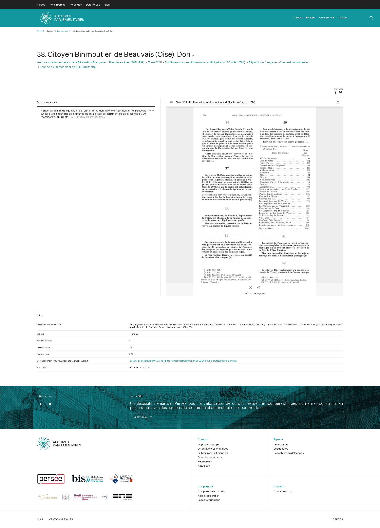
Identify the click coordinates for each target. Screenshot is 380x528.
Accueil (40, 31)
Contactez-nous (283, 491)
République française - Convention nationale (278, 62)
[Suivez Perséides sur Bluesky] (49, 403)
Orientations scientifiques (213, 448)
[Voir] (193, 54)
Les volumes (62, 31)
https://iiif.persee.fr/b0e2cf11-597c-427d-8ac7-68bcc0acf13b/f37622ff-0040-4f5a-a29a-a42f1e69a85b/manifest (183, 360)
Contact (343, 17)
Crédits (338, 519)
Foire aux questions (209, 499)
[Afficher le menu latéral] (171, 102)
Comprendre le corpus (211, 491)
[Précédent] (250, 287)
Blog (106, 4)
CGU (40, 519)
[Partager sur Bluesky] (340, 92)
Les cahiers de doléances (289, 453)
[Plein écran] (338, 102)
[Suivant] (259, 287)
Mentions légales (61, 519)
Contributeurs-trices (210, 457)
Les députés (281, 448)
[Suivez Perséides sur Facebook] (40, 403)
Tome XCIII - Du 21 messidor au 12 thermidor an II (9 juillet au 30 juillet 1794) (196, 62)
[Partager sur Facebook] (335, 92)
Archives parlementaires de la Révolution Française (71, 62)
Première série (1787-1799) (126, 62)
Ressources (205, 461)
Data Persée (93, 4)
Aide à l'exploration (208, 495)
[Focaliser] (153, 110)
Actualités (204, 465)
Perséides (76, 4)
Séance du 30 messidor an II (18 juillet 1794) (68, 67)
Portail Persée (58, 4)
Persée (41, 4)
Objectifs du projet (208, 444)
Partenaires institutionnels (213, 453)
